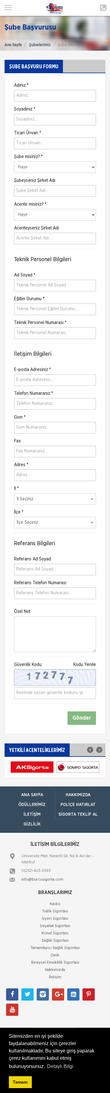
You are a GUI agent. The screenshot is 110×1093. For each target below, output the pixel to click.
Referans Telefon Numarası (40, 583)
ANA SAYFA (32, 795)
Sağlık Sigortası (55, 941)
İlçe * (18, 512)
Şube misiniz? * (28, 157)
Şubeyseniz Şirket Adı (34, 180)
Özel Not (22, 611)
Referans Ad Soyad (32, 559)
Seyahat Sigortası (55, 926)
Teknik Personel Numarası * (40, 323)
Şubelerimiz (40, 45)
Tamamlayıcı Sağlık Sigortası (55, 948)
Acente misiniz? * (30, 204)
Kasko (55, 904)
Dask (55, 955)
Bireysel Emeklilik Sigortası (55, 963)
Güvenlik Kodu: (55, 665)
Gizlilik (32, 824)
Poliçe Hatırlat (78, 805)
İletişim (32, 814)
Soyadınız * (24, 109)
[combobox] (55, 499)
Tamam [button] (20, 1082)
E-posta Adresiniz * (32, 370)
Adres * (21, 465)
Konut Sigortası (55, 933)
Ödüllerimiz (32, 805)
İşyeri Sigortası (55, 919)
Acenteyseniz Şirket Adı (36, 228)
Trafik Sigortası (55, 911)
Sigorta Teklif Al (78, 814)
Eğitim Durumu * (29, 299)
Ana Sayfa (13, 45)
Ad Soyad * (24, 275)
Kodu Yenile (84, 665)
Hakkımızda (78, 795)
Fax (17, 441)
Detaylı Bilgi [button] (60, 1066)
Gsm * (19, 417)
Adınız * (21, 85)
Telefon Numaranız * (33, 393)
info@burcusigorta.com (42, 880)
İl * (16, 489)
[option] (32, 767)
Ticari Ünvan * (27, 133)
